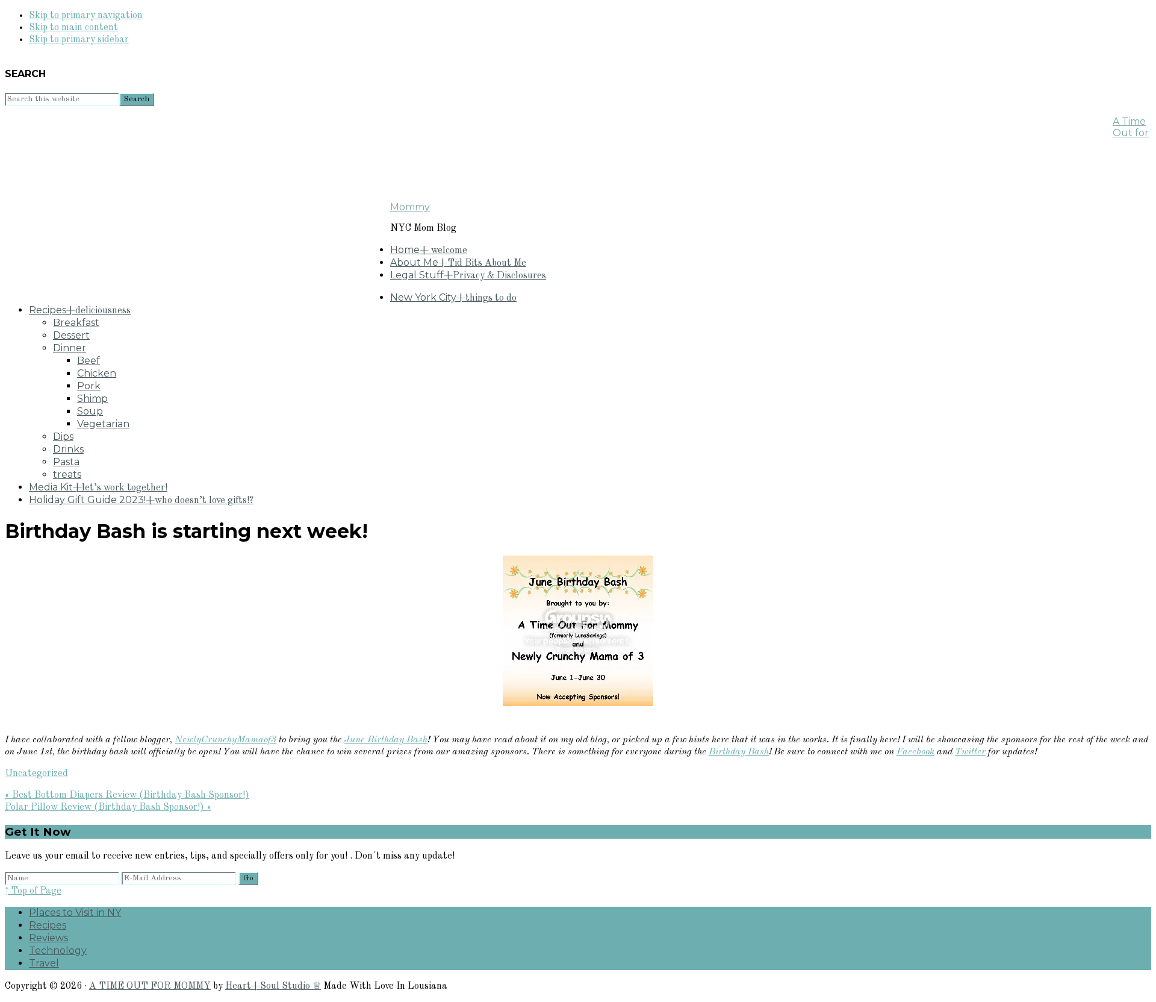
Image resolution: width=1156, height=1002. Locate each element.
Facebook (915, 752)
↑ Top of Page (33, 891)
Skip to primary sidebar (79, 40)
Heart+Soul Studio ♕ (273, 986)
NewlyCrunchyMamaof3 (225, 740)
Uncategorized (36, 773)
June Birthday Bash (385, 740)
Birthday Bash (739, 752)
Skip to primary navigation (86, 15)
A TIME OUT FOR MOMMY (150, 986)
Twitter (970, 752)
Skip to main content (73, 28)
